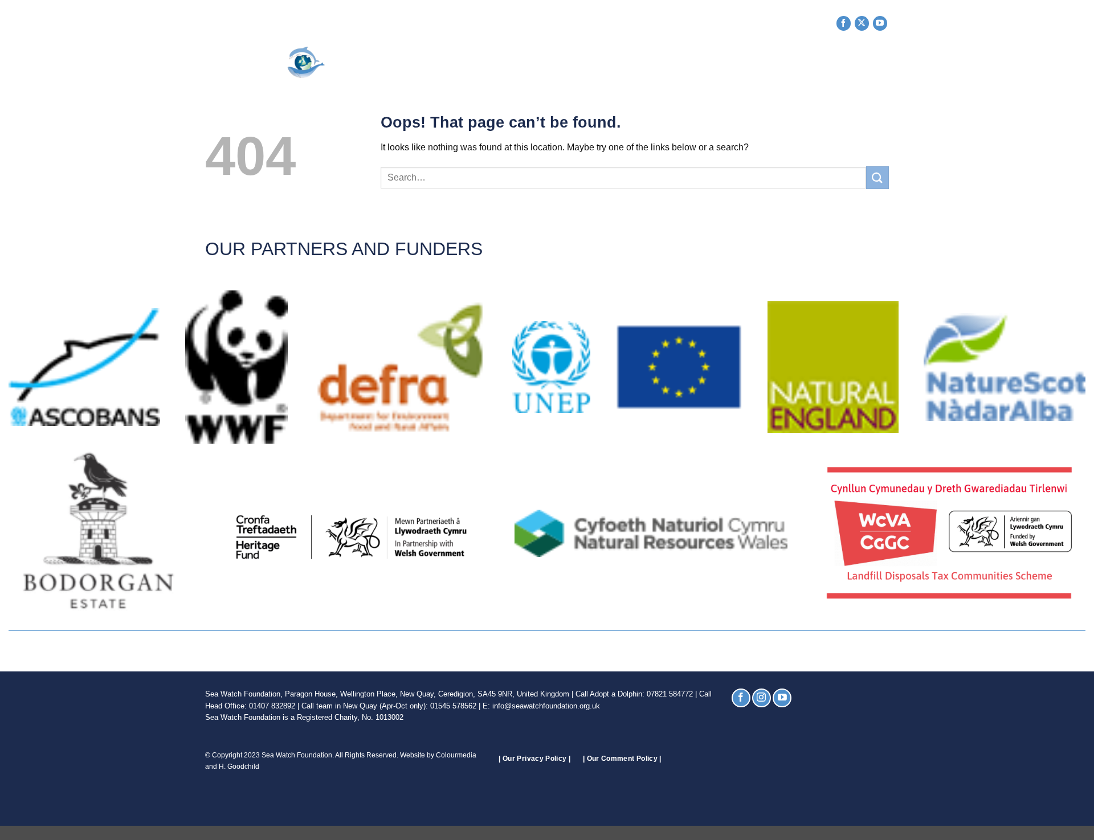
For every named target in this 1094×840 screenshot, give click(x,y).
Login (876, 62)
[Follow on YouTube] (880, 23)
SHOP (769, 62)
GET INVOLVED (517, 62)
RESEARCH (650, 62)
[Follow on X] (862, 23)
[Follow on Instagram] (761, 698)
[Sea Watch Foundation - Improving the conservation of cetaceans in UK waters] (288, 62)
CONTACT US (825, 62)
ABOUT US (447, 62)
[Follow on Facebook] (843, 23)
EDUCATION (716, 62)
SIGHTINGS (588, 62)
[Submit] (877, 177)
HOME (403, 62)
